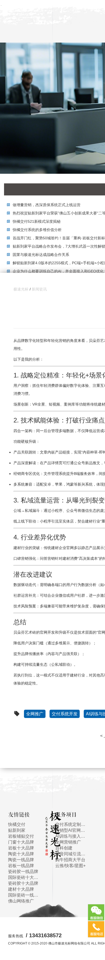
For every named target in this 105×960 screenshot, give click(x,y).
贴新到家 (16, 830)
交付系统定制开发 (70, 824)
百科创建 (63, 848)
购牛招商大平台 (70, 859)
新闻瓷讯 (39, 289)
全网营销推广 (68, 842)
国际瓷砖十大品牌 (23, 877)
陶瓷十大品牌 (21, 854)
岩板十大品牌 (21, 848)
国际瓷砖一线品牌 (23, 895)
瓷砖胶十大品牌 (23, 883)
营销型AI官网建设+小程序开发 (70, 830)
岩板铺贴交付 (21, 836)
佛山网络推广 (21, 901)
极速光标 (21, 289)
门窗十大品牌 (21, 842)
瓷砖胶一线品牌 (23, 871)
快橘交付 (16, 824)
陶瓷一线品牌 (21, 859)
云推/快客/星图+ (70, 865)
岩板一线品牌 (21, 865)
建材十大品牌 (21, 889)
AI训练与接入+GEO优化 (70, 836)
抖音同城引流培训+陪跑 (70, 854)
